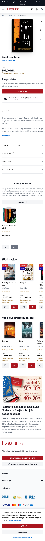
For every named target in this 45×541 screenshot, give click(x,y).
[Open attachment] (40, 22)
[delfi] (5, 497)
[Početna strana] (13, 9)
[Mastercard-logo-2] (14, 505)
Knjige (10, 16)
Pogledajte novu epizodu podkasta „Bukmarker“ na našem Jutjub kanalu (22, 3)
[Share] (40, 30)
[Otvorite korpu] (37, 9)
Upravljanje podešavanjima (22, 537)
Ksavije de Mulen (8, 60)
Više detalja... (7, 136)
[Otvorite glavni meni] (3, 9)
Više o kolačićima (15, 520)
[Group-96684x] (30, 497)
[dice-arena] (17, 497)
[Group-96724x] (26, 505)
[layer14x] (31, 505)
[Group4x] (19, 505)
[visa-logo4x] (6, 505)
